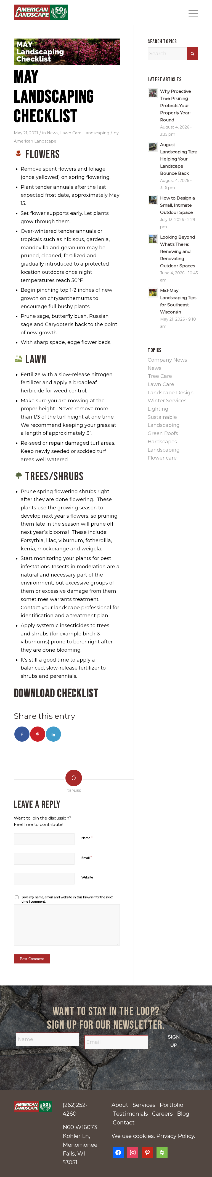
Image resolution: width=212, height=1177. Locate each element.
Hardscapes (162, 442)
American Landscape (35, 141)
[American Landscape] (41, 12)
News (52, 132)
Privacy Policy (175, 1136)
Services (143, 1105)
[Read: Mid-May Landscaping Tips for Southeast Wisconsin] (153, 292)
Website (87, 877)
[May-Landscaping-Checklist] (67, 52)
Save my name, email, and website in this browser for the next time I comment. (67, 899)
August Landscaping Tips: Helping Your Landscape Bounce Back (178, 159)
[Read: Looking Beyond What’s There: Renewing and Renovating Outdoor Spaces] (153, 239)
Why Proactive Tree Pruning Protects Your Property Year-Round (175, 105)
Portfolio (171, 1105)
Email (86, 857)
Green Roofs (163, 433)
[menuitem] (190, 12)
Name (86, 837)
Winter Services (167, 401)
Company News (167, 360)
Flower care (162, 458)
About (120, 1105)
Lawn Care (70, 132)
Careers (162, 1113)
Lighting (158, 409)
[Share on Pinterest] (37, 734)
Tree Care (160, 376)
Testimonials (130, 1113)
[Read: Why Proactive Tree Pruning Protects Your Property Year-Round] (153, 93)
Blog (183, 1113)
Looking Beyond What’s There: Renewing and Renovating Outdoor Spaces (177, 251)
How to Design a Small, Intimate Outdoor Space (177, 205)
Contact (124, 1122)
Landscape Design (171, 393)
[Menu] (190, 12)
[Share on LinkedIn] (53, 734)
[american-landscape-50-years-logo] (33, 1106)
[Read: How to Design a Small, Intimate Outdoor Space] (153, 200)
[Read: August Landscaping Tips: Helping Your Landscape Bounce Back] (153, 147)
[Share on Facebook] (22, 734)
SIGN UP (174, 1041)
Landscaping (96, 132)
